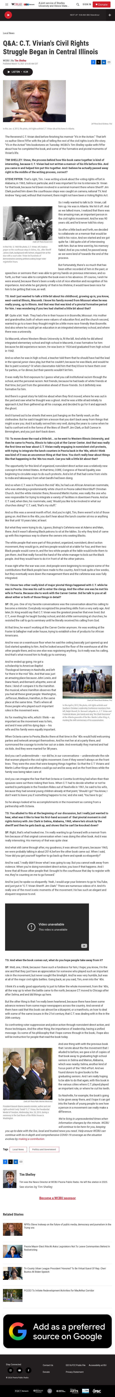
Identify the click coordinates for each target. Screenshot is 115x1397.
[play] (8, 15)
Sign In (87, 4)
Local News (9, 33)
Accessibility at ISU (97, 1365)
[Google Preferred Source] (57, 1331)
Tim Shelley (20, 60)
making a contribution (31, 1138)
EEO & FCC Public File (76, 1365)
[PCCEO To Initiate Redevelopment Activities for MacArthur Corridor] (12, 1295)
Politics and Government (44, 1149)
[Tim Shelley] (9, 1179)
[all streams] (110, 15)
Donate (103, 4)
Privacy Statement (75, 1372)
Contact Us (48, 1365)
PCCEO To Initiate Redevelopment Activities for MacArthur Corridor (59, 1290)
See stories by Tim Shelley (35, 1187)
